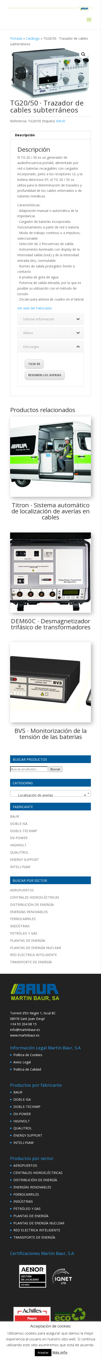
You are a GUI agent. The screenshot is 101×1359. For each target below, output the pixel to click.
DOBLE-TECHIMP (23, 831)
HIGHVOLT (18, 845)
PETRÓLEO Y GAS (23, 933)
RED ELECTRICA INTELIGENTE (33, 955)
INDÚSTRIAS (20, 926)
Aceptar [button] (43, 1352)
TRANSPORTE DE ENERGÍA (31, 962)
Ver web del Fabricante (34, 308)
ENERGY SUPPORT (24, 859)
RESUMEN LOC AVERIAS (44, 375)
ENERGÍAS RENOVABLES (29, 912)
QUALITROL (19, 852)
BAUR (60, 121)
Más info (59, 1352)
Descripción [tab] (25, 135)
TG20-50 (34, 364)
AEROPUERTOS (22, 890)
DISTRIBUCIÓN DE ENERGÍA (32, 904)
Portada (16, 38)
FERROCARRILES (23, 919)
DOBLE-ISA (18, 823)
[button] (83, 54)
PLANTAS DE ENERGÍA (27, 940)
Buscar (55, 769)
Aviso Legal (22, 1062)
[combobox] (50, 793)
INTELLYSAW (20, 867)
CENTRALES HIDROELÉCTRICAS (34, 897)
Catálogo (33, 38)
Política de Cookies (27, 1055)
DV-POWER (18, 838)
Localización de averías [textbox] (49, 795)
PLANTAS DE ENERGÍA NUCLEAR (35, 948)
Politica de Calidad (27, 1069)
